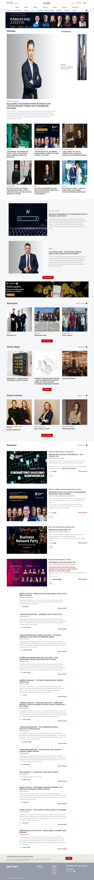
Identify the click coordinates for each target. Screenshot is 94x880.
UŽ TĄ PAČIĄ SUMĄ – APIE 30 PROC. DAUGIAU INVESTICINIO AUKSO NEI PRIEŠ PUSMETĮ (65, 253)
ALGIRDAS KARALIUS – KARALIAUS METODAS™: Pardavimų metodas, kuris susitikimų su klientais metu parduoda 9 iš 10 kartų (42, 704)
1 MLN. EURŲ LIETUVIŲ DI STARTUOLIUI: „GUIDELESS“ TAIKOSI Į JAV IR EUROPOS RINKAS (74, 153)
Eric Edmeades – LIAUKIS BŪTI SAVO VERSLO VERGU (39, 772)
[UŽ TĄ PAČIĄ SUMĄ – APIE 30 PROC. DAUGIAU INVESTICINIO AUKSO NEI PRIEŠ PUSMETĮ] (28, 257)
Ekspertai (35, 7)
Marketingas (66, 10)
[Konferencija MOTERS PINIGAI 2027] (27, 572)
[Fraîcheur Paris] (74, 412)
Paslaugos (64, 7)
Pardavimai (74, 10)
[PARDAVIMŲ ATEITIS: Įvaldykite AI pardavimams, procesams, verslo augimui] (27, 505)
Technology (37, 333)
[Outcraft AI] (19, 319)
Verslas (17, 7)
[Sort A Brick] (74, 319)
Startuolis (9, 149)
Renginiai (55, 7)
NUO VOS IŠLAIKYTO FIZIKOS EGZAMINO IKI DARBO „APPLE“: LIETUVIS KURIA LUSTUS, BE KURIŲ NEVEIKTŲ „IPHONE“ (19, 191)
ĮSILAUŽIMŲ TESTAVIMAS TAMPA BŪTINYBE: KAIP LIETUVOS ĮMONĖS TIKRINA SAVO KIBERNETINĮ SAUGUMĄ (29, 106)
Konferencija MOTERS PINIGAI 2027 (62, 562)
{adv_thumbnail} (82, 66)
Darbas (53, 871)
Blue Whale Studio (42, 429)
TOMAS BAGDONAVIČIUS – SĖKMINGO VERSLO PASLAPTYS (41, 614)
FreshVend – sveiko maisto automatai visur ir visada (18, 379)
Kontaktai (54, 869)
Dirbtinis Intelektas (17, 10)
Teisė (35, 186)
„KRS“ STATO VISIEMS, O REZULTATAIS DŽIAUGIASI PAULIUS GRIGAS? (67, 68)
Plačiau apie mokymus (82, 471)
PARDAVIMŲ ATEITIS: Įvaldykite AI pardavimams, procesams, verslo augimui (67, 493)
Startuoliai (45, 7)
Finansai (32, 10)
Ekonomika (26, 10)
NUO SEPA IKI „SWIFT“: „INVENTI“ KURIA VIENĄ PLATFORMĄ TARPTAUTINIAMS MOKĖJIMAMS (74, 190)
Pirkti (51, 475)
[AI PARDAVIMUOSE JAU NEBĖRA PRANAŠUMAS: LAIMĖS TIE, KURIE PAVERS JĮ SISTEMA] (47, 136)
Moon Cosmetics (13, 430)
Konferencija (56, 458)
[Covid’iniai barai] (74, 363)
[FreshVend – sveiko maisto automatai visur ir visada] (19, 363)
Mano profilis (40, 867)
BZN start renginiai (58, 531)
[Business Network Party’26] (27, 540)
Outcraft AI (11, 335)
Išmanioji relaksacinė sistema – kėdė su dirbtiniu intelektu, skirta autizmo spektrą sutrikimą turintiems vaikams (47, 381)
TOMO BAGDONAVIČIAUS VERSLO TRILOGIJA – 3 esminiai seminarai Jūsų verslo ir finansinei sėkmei (40, 636)
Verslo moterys (14, 395)
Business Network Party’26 (60, 530)
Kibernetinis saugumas (49, 10)
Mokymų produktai (29, 597)
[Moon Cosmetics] (19, 412)
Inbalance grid (40, 335)
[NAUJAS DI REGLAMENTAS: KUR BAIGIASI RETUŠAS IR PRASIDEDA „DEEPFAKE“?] (28, 219)
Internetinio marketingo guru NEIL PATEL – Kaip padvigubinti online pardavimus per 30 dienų (39, 658)
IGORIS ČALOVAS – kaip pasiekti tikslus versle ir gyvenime (43, 810)
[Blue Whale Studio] (47, 412)
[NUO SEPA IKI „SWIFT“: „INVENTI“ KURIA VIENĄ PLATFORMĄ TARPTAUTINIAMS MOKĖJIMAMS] (74, 172)
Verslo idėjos (13, 347)
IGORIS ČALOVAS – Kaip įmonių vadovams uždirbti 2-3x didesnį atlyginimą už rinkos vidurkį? (41, 788)
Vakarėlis (65, 531)
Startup (9, 333)
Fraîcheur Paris (68, 429)
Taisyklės (54, 874)
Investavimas (39, 10)
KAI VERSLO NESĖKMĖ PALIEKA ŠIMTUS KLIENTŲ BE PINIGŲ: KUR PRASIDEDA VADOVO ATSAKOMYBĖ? (46, 191)
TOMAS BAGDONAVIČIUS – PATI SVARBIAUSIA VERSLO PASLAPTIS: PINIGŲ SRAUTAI (39, 728)
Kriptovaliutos (59, 10)
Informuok (69, 858)
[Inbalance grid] (47, 319)
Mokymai (26, 7)
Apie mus (54, 872)
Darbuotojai (9, 10)
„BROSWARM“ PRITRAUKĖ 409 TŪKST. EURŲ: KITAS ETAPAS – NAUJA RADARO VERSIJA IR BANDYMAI (18, 154)
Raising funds (65, 333)
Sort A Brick (67, 335)
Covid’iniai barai (68, 378)
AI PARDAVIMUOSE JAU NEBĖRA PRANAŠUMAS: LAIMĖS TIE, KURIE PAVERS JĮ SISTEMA (46, 153)
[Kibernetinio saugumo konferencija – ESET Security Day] (27, 467)
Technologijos (10, 186)
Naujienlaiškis (75, 7)
